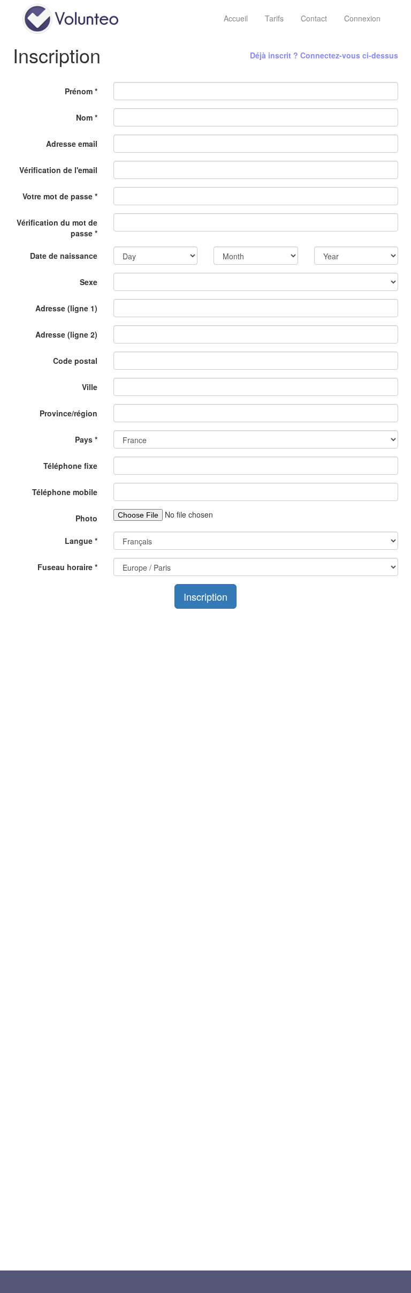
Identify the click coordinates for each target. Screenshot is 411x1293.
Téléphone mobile (64, 492)
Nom (86, 117)
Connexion (362, 18)
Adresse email (71, 143)
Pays (86, 439)
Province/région (68, 413)
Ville (89, 387)
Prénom (81, 91)
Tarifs (274, 18)
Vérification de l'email (58, 170)
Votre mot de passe (59, 196)
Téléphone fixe (70, 465)
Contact (314, 18)
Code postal (75, 360)
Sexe (88, 281)
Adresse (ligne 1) (66, 308)
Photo (86, 518)
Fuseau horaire (67, 567)
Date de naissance (63, 255)
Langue (81, 540)
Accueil (236, 18)
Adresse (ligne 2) (66, 334)
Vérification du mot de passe (57, 227)
